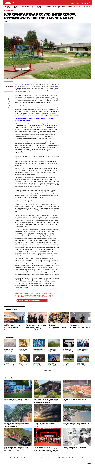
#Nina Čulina (39, 293)
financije (24, 6)
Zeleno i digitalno (42, 457)
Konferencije (81, 457)
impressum (45, 461)
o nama (38, 461)
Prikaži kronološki (86, 6)
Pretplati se (14, 461)
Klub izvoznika (64, 457)
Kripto (30, 457)
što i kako (33, 7)
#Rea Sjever (50, 296)
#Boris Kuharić (42, 296)
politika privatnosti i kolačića (72, 461)
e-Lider (72, 3)
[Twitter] (9, 99)
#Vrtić (33, 293)
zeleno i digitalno (39, 7)
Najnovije (10, 337)
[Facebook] (9, 96)
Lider (5, 92)
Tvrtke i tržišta (19, 457)
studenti (70, 6)
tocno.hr (81, 461)
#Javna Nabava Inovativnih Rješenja (42, 295)
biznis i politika (8, 7)
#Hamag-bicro (19, 293)
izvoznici (64, 6)
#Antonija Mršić (19, 296)
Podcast (54, 457)
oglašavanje (52, 461)
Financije (26, 457)
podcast (54, 6)
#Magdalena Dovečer (31, 296)
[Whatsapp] (9, 106)
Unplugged (49, 457)
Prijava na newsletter (24, 461)
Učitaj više (47, 371)
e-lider (33, 461)
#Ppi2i (53, 293)
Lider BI (59, 7)
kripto (28, 6)
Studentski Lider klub (73, 457)
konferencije (77, 6)
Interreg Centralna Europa (22, 84)
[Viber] (9, 108)
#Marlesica (47, 293)
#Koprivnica (27, 293)
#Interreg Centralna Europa (23, 295)
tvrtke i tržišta (16, 7)
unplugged (48, 6)
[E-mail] (9, 103)
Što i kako (35, 457)
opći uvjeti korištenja (60, 461)
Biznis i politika (12, 457)
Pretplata (77, 3)
